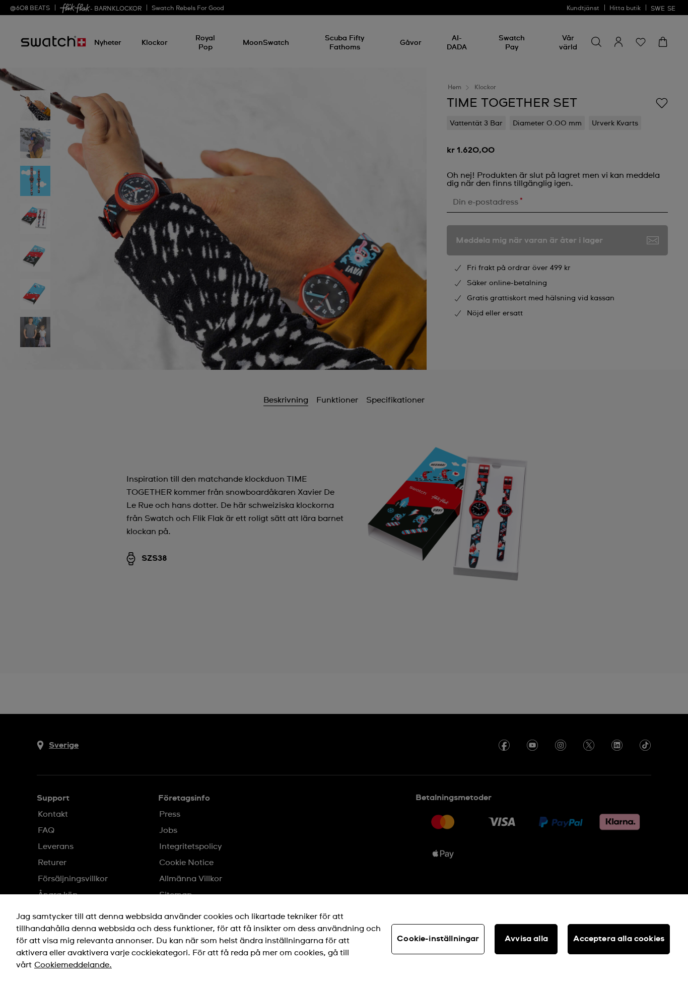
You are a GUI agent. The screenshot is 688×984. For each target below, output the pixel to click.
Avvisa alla (526, 939)
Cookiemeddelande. (73, 965)
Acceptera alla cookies (618, 939)
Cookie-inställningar (438, 939)
